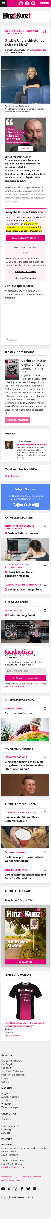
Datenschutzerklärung (31, 1176)
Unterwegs (7, 1129)
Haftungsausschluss (10, 1180)
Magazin (5, 1093)
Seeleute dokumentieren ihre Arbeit (24, 584)
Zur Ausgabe (25, 962)
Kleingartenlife (13, 708)
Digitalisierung (13, 476)
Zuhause (5, 1132)
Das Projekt (7, 1064)
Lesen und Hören (10, 1125)
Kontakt (5, 1081)
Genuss (5, 1118)
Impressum (6, 1176)
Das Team (6, 1067)
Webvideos (7, 1103)
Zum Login (32, 278)
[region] (25, 322)
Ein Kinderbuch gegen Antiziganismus (17, 566)
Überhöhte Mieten (15, 852)
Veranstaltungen (9, 1107)
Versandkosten (15, 1036)
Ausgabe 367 (40, 50)
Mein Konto (21, 3)
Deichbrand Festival (16, 870)
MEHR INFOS (26, 148)
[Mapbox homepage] (11, 339)
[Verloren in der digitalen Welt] (13, 369)
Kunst (4, 1122)
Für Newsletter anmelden (25, 678)
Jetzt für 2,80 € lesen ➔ (25, 237)
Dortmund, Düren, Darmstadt (21, 812)
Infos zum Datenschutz (15, 686)
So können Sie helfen (12, 1071)
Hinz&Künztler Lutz (16, 757)
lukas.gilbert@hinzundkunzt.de (31, 444)
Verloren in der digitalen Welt (33, 362)
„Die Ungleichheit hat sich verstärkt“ (24, 42)
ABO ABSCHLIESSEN (25, 271)
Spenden (44, 3)
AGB (16, 1176)
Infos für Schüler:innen (13, 1074)
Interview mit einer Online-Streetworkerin (20, 527)
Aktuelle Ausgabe (10, 1096)
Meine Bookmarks (33, 3)
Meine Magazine (27, 3)
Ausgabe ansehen (17, 419)
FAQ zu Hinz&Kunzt (11, 1060)
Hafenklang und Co (16, 610)
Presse (4, 1078)
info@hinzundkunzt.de (12, 1167)
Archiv (4, 1100)
